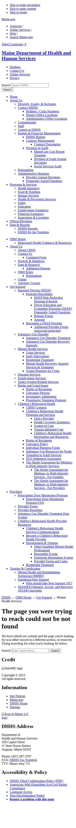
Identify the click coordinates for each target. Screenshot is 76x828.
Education (24, 206)
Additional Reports (38, 268)
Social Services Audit (47, 166)
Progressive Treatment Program (46, 400)
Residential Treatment (40, 360)
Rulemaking (25, 170)
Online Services (20, 30)
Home (14, 96)
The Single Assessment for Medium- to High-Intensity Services (49, 464)
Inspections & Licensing (33, 217)
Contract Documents (47, 144)
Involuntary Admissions (41, 396)
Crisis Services (35, 352)
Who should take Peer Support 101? (49, 583)
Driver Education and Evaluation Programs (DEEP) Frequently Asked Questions (53, 308)
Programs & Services (23, 184)
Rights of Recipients (39, 389)
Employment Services (32, 378)
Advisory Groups (29, 283)
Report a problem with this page (32, 799)
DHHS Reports (28, 228)
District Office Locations (42, 115)
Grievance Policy (37, 444)
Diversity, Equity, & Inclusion (37, 104)
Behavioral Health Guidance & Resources (45, 242)
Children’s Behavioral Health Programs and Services (44, 413)
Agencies (16, 26)
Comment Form (36, 257)
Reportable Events (46, 554)
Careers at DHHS (29, 129)
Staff (21, 126)
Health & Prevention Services (37, 199)
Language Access (21, 792)
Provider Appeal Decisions (43, 177)
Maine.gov (8, 19)
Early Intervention (37, 356)
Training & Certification (25, 568)
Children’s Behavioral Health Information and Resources (52, 435)
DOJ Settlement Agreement (43, 458)
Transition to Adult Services (43, 455)
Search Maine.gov (21, 37)
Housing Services (29, 374)
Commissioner (27, 122)
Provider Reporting (30, 510)
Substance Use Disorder (33, 334)
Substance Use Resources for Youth (49, 451)
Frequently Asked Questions (44, 181)
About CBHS (26, 250)
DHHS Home (19, 703)
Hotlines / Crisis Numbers (42, 111)
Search (6, 85)
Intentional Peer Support (33, 579)
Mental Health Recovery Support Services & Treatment (47, 365)
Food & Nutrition (29, 192)
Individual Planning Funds (43, 447)
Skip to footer (18, 12)
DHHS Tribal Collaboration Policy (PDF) (36, 781)
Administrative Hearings (33, 173)
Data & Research (29, 264)
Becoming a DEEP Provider (44, 323)
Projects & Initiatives (31, 261)
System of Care (44, 426)
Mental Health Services (33, 349)
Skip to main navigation (25, 5)
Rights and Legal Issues (33, 385)
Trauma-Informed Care (48, 429)
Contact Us (17, 70)
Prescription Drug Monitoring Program (42, 495)
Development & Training (42, 543)
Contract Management (40, 140)
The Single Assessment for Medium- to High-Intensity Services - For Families (51, 473)
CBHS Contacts (36, 407)
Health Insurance (29, 188)
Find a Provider (44, 418)
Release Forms (43, 316)
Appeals (39, 319)
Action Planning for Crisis (42, 371)
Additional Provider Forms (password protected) (51, 328)
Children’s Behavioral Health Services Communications (44, 530)
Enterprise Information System (53, 557)
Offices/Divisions (21, 221)
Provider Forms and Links (50, 561)
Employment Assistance (33, 210)
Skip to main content (23, 8)
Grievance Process (38, 393)
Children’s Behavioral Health (36, 404)
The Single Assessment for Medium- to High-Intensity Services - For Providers (51, 484)
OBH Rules (25, 272)
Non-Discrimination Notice (27, 795)
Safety (22, 203)
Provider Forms (28, 506)
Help (13, 33)
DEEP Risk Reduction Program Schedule (48, 299)
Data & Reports (20, 225)
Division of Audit (37, 148)
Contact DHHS (28, 107)
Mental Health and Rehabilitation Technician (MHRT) (39, 574)
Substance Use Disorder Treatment (48, 338)
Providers (16, 491)
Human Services (28, 195)
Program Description (39, 294)
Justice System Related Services (38, 382)
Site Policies (17, 696)
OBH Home (18, 239)
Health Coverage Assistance (52, 422)
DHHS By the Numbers (33, 232)
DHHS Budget (35, 137)
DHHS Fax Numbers (23, 760)
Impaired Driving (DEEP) (34, 290)
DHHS (6, 597)
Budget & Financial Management (39, 133)
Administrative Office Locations (46, 118)
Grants (22, 279)
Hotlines (15, 67)
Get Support (17, 286)
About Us (16, 100)
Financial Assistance (31, 214)
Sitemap (15, 707)
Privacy (14, 78)
